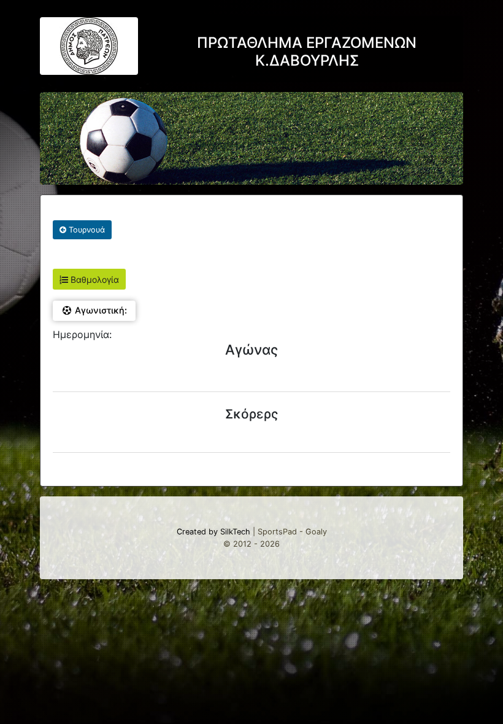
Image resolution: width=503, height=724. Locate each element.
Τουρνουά (85, 229)
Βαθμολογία (93, 279)
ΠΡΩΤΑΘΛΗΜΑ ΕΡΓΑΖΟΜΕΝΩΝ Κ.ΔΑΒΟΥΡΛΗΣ (307, 51)
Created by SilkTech (213, 531)
